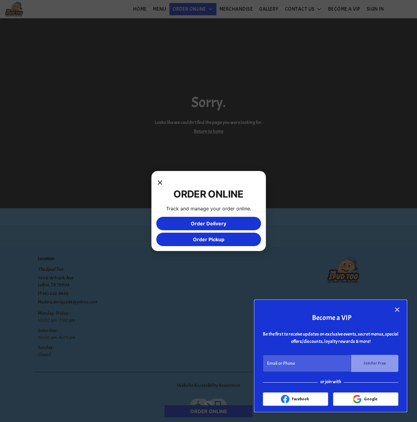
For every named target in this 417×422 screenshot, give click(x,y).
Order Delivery (208, 223)
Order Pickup (208, 239)
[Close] (160, 182)
